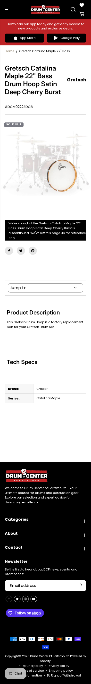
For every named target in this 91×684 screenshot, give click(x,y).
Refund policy (32, 666)
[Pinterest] (33, 251)
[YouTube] (34, 599)
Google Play (70, 38)
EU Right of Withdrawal (64, 675)
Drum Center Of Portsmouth (49, 656)
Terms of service (31, 671)
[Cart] (81, 13)
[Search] (73, 9)
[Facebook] (9, 251)
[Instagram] (25, 599)
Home (9, 51)
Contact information (26, 675)
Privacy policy (58, 666)
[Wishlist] (81, 5)
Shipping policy (61, 671)
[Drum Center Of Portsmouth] (45, 9)
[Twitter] (21, 251)
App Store (28, 38)
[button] (8, 9)
